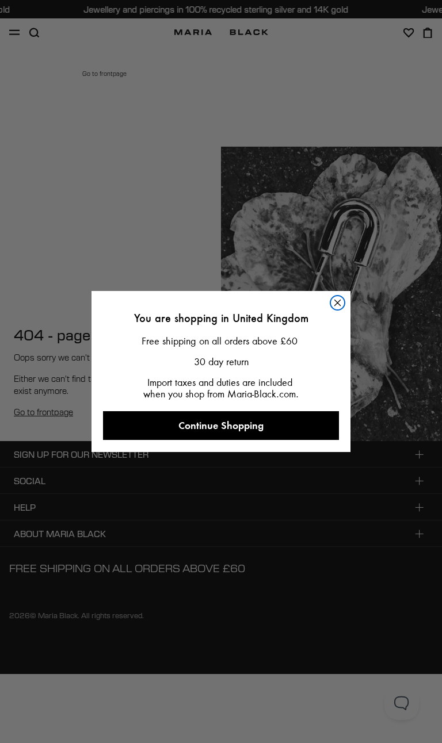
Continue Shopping (221, 425)
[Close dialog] (337, 303)
